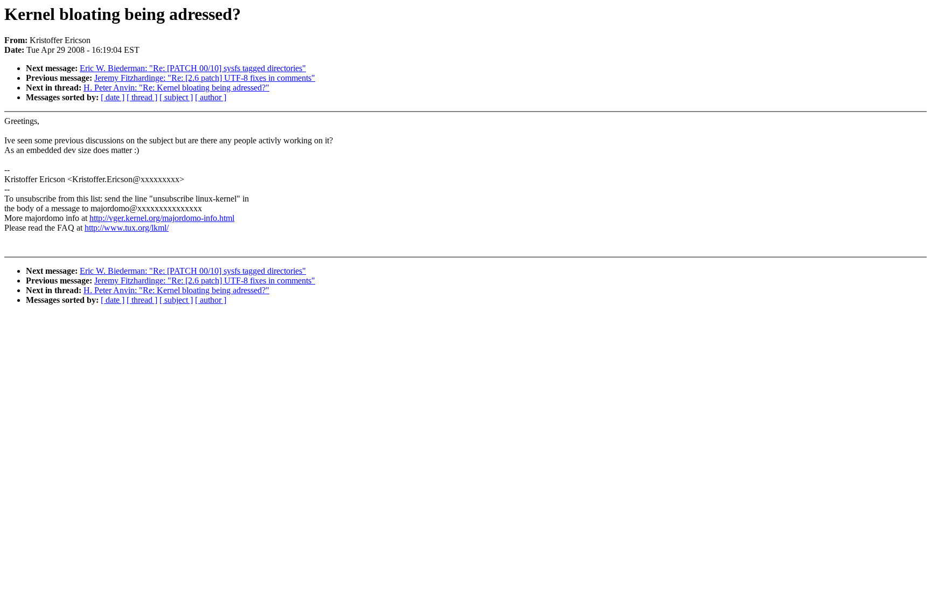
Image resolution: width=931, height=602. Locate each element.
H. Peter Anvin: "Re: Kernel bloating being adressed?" (176, 87)
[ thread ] (142, 97)
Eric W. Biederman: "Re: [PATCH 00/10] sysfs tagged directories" (193, 68)
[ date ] (112, 97)
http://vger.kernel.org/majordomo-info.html (161, 218)
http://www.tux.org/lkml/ (127, 227)
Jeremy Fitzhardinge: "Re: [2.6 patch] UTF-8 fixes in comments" (204, 77)
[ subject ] (176, 97)
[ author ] (210, 97)
